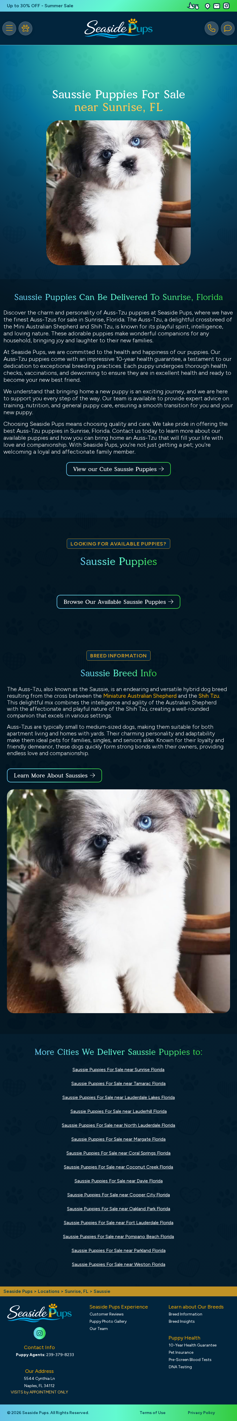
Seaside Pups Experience (118, 1307)
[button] (207, 6)
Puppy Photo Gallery (108, 1321)
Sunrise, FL (77, 1291)
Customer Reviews (107, 1314)
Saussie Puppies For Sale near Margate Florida (118, 1139)
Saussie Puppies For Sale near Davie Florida (119, 1181)
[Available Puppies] (25, 28)
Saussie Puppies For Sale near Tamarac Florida (118, 1083)
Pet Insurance (181, 1352)
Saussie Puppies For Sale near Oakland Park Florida (118, 1208)
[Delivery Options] (194, 6)
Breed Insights (182, 1321)
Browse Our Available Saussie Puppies (115, 601)
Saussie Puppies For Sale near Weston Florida (118, 1264)
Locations (49, 1291)
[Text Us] (228, 28)
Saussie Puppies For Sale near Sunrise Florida (118, 1069)
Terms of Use (153, 1412)
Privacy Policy (201, 1412)
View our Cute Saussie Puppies (116, 469)
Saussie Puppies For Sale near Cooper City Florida (118, 1195)
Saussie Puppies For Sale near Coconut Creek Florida (118, 1167)
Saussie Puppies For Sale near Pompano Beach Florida (118, 1236)
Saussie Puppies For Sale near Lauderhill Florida (119, 1111)
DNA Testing (180, 1366)
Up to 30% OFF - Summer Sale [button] (40, 5)
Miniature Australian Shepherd (140, 696)
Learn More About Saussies (51, 775)
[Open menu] (9, 28)
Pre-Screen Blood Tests (190, 1359)
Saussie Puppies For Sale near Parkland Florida (119, 1250)
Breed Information (185, 1314)
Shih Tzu (209, 696)
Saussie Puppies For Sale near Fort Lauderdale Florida (118, 1222)
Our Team (99, 1328)
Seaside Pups (18, 1291)
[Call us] (212, 28)
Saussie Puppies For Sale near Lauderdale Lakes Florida (118, 1097)
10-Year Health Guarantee (192, 1345)
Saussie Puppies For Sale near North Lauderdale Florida (118, 1125)
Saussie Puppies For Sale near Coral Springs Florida (118, 1153)
